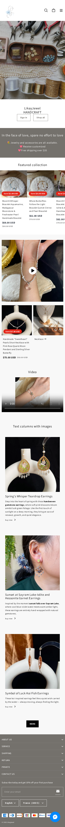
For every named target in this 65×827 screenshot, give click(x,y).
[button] (61, 10)
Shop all (41, 117)
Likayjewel (10, 822)
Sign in (23, 117)
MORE (32, 723)
